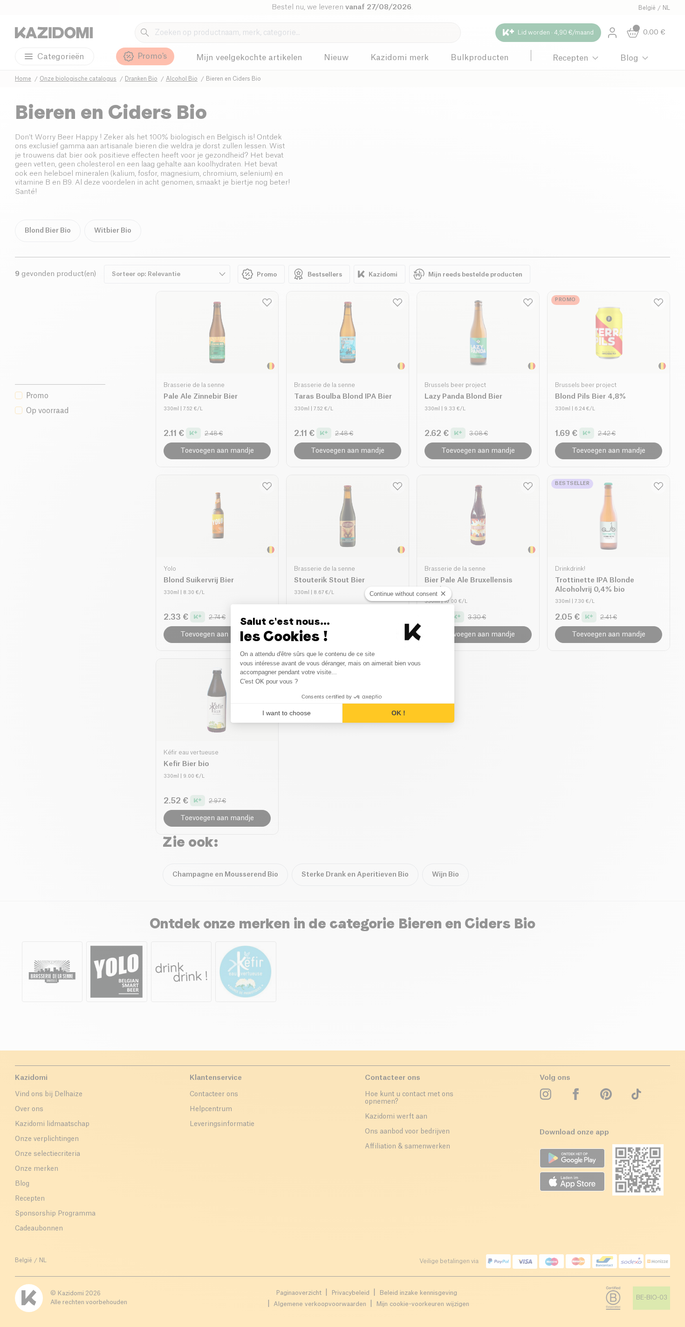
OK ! (398, 713)
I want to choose (286, 713)
